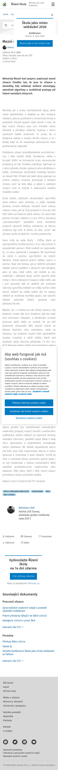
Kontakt (7, 727)
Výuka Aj (7, 646)
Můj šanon (8, 683)
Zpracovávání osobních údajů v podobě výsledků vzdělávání (24, 609)
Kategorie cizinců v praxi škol (18, 620)
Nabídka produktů (12, 712)
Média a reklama (11, 697)
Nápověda (8, 716)
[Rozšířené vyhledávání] (5, 25)
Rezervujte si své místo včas (35, 43)
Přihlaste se (34, 583)
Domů (5, 14)
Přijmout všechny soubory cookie (29, 403)
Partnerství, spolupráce (14, 705)
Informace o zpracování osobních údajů (21, 753)
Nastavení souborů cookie (15, 756)
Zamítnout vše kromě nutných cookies (29, 411)
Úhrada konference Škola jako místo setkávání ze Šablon (28, 653)
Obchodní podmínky (12, 750)
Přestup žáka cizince (13, 641)
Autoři (6, 687)
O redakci (8, 731)
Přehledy (7, 720)
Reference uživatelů (13, 701)
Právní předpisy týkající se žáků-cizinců (24, 615)
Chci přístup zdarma (23, 576)
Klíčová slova (9, 691)
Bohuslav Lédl (26, 507)
